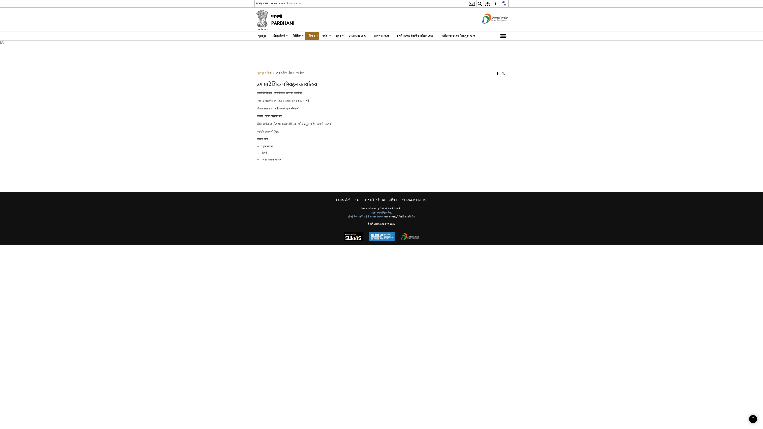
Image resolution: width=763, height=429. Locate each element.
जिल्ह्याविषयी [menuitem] (279, 36)
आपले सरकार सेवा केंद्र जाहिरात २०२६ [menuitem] (415, 36)
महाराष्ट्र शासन (262, 3)
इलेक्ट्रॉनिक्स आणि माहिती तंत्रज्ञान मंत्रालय (365, 217)
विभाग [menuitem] (312, 36)
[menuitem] (471, 3)
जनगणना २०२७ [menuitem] (381, 36)
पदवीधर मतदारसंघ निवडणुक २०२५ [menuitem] (458, 36)
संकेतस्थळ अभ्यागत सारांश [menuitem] (414, 200)
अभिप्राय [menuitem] (393, 200)
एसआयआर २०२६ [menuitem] (357, 36)
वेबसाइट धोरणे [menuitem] (343, 200)
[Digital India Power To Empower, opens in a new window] (410, 237)
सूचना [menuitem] (338, 36)
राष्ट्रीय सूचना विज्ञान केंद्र (381, 213)
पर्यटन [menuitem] (325, 36)
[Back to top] (753, 419)
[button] (504, 36)
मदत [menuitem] (357, 200)
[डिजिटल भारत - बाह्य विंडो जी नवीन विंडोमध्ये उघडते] (490, 27)
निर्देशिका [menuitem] (297, 36)
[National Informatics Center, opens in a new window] (382, 237)
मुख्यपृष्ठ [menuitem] (262, 36)
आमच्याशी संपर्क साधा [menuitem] (374, 200)
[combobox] (503, 3)
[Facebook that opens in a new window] (497, 73)
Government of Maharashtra (286, 3)
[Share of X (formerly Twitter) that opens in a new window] (503, 73)
